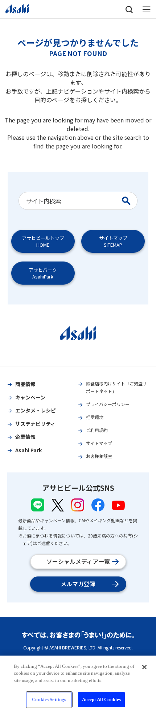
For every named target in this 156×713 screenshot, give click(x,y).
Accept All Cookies (101, 699)
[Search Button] (128, 201)
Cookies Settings (49, 699)
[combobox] (71, 201)
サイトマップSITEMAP (113, 241)
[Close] (144, 667)
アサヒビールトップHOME (43, 241)
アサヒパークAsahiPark (43, 273)
